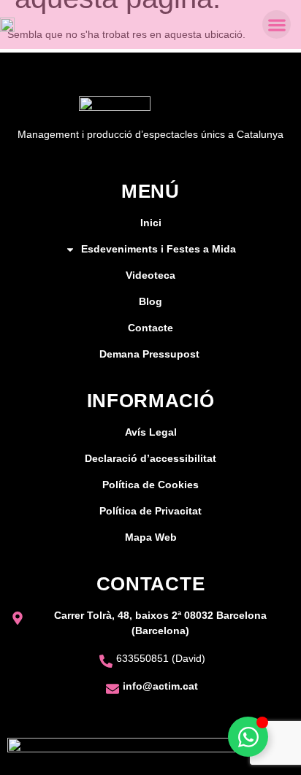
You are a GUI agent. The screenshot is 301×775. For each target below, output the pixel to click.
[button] (276, 24)
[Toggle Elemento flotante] (248, 737)
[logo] (7, 24)
